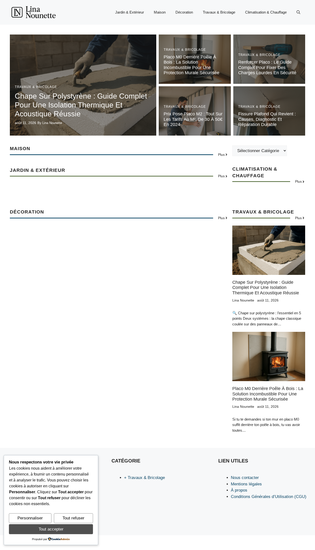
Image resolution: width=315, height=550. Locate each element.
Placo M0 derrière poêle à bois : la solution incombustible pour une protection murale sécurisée (191, 64)
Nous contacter (245, 477)
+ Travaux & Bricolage (144, 477)
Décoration (184, 12)
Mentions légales (246, 484)
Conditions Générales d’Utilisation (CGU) (268, 496)
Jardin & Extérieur (129, 12)
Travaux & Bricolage (219, 12)
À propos (239, 490)
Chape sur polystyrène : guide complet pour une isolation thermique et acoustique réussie (81, 105)
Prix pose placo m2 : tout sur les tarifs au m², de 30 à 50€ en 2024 (193, 119)
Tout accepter (51, 529)
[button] (298, 12)
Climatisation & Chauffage (266, 12)
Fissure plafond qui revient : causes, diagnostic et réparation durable (267, 119)
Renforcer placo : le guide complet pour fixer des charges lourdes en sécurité (267, 67)
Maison (160, 12)
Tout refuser (73, 518)
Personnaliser (30, 518)
